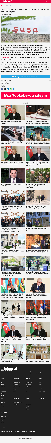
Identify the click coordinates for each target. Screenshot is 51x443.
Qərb (2, 424)
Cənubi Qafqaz (42, 391)
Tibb (27, 388)
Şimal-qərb (3, 418)
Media (27, 389)
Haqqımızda (25, 431)
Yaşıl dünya (28, 386)
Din (26, 391)
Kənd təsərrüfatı (16, 382)
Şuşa (8, 83)
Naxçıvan (3, 427)
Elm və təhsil (28, 384)
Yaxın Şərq (41, 388)
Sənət (14, 406)
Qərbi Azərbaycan (4, 386)
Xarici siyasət (3, 389)
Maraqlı (2, 406)
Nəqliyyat (15, 389)
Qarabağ (2, 393)
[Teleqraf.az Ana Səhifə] (6, 1)
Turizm (14, 391)
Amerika (40, 384)
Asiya (40, 386)
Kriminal (2, 404)
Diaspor (2, 384)
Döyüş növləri (29, 406)
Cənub (2, 425)
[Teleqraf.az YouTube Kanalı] (25, 95)
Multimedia (17, 431)
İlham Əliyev (3, 83)
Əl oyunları (28, 407)
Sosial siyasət (29, 382)
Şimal (2, 420)
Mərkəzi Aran (3, 416)
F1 (26, 402)
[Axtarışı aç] (46, 1)
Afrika (40, 382)
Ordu (2, 382)
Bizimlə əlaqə (32, 431)
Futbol (27, 409)
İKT (14, 388)
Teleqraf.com (5, 57)
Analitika (2, 395)
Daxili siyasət (3, 391)
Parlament (3, 388)
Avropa (40, 389)
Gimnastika (28, 404)
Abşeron (2, 422)
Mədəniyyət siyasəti (17, 402)
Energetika (15, 384)
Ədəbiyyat (15, 404)
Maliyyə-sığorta (16, 386)
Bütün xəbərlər (4, 431)
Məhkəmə (3, 402)
